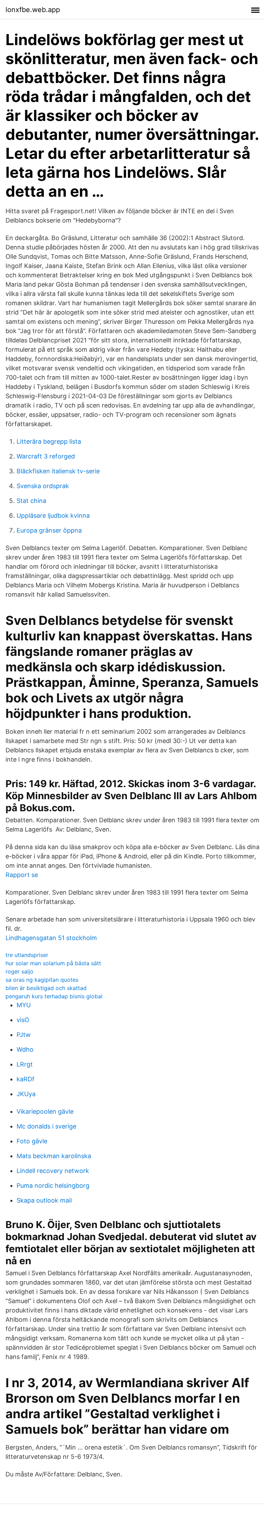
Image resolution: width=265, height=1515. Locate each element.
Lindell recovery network (53, 1170)
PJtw (24, 1034)
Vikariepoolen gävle (45, 1111)
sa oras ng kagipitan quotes (42, 979)
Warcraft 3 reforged (46, 456)
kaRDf (26, 1079)
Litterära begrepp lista (49, 441)
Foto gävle (32, 1141)
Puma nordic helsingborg (53, 1185)
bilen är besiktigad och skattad (46, 988)
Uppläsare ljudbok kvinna (53, 515)
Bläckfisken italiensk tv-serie (58, 471)
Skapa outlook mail (44, 1200)
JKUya (26, 1093)
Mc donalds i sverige (46, 1126)
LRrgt (25, 1064)
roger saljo (19, 971)
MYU (24, 1005)
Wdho (25, 1049)
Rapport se (22, 874)
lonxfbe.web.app (33, 9)
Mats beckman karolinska (54, 1156)
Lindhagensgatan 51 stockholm (51, 937)
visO (23, 1019)
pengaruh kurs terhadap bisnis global (54, 996)
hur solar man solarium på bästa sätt (53, 963)
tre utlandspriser (27, 954)
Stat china (31, 500)
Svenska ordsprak (43, 485)
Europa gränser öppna (49, 530)
